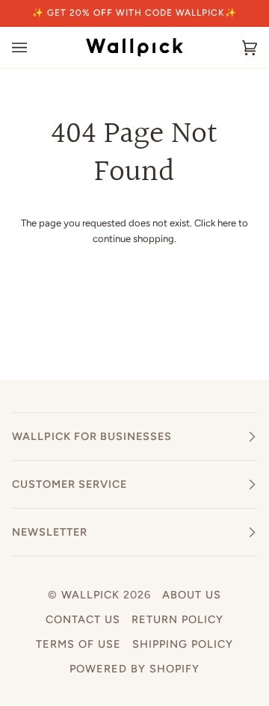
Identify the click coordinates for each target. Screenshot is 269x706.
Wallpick (90, 594)
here (226, 223)
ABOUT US (191, 594)
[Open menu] (34, 47)
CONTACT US (83, 619)
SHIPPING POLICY (182, 644)
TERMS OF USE (78, 644)
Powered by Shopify (134, 668)
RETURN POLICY (177, 619)
